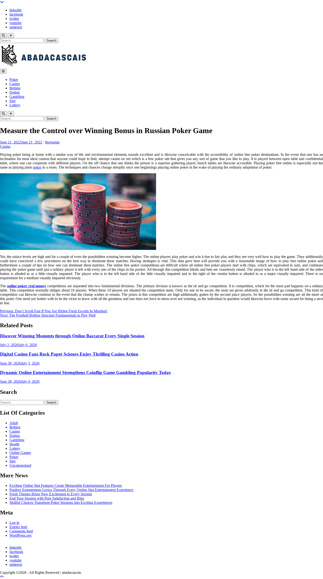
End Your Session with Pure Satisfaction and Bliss (46, 498)
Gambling (16, 97)
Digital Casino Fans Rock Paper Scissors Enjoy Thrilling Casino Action (69, 354)
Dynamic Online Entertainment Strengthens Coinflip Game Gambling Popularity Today (85, 372)
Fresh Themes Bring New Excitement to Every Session (50, 494)
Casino (14, 84)
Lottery (14, 105)
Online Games (20, 453)
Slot (12, 101)
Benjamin (52, 142)
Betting (14, 88)
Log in (14, 523)
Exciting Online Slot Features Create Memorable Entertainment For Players (65, 485)
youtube (15, 23)
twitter (14, 19)
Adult (13, 423)
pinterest (15, 27)
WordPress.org (20, 535)
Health (14, 444)
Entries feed (18, 527)
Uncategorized (20, 465)
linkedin (15, 10)
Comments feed (21, 531)
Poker (13, 80)
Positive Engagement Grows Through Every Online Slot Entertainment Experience (71, 490)
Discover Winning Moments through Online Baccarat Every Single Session (72, 335)
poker (37, 167)
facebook (16, 14)
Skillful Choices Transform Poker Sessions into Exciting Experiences (60, 503)
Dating (14, 92)
